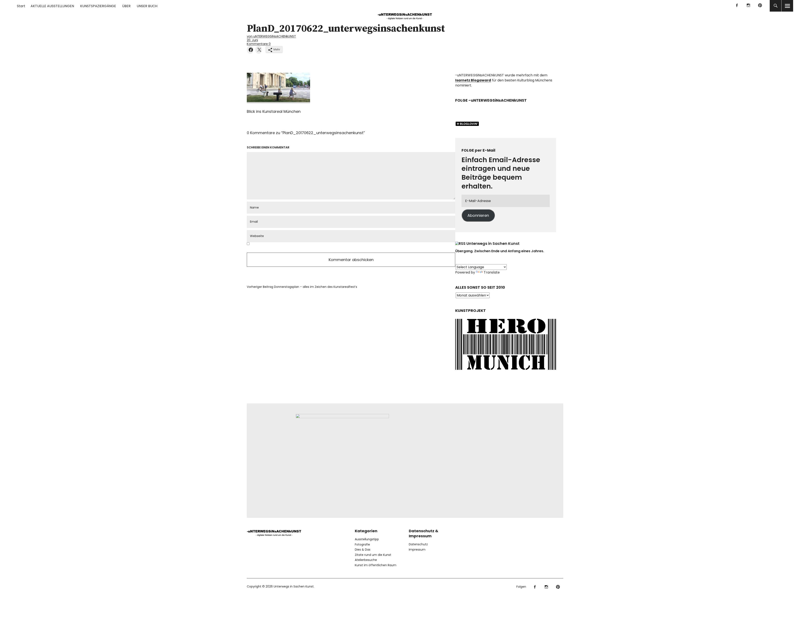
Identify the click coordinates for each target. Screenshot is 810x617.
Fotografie (362, 544)
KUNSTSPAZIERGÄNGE (98, 6)
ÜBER (126, 6)
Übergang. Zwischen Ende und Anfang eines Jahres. (499, 251)
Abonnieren (478, 215)
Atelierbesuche (366, 560)
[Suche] (775, 6)
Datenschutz (418, 544)
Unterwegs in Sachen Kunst (493, 243)
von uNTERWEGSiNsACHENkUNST (271, 36)
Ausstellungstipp (367, 539)
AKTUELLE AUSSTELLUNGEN (52, 6)
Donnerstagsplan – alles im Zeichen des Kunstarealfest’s (302, 287)
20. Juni (252, 40)
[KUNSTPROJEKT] (505, 371)
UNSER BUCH (147, 6)
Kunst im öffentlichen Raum (375, 565)
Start (21, 6)
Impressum (417, 549)
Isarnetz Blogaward (473, 80)
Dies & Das (362, 549)
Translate (492, 272)
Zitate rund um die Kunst (373, 555)
